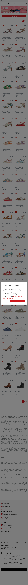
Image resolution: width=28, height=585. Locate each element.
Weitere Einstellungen (8, 298)
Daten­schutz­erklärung (18, 296)
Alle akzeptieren (17, 301)
